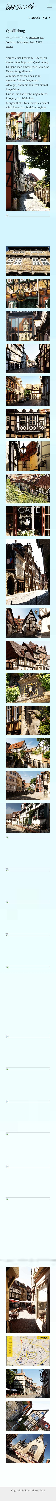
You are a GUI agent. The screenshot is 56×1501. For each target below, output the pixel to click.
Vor (45, 17)
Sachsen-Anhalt (23, 42)
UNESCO (38, 42)
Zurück (35, 17)
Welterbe (9, 47)
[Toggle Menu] (49, 6)
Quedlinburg (11, 42)
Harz (41, 38)
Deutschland (34, 38)
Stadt (32, 42)
